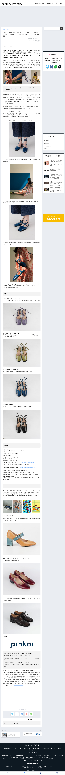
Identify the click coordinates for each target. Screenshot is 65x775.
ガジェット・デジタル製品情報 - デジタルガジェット (51, 758)
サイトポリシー (37, 748)
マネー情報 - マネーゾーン (48, 757)
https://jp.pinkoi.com (18, 685)
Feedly (55, 68)
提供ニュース (47, 143)
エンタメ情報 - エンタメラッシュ (24, 755)
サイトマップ (33, 750)
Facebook (51, 68)
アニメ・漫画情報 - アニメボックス (41, 755)
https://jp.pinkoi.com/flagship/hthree (27, 467)
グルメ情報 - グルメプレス (8, 755)
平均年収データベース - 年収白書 (34, 766)
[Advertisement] (32, 16)
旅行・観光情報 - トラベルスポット (10, 758)
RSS (59, 68)
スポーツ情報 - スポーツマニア (33, 757)
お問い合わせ (50, 3)
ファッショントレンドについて (39, 3)
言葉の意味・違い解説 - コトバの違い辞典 (33, 767)
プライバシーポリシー (26, 748)
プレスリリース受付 (59, 3)
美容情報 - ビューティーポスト (18, 757)
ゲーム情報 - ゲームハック (57, 755)
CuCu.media (48, 146)
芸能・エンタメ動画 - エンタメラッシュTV (33, 760)
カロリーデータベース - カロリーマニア (15, 766)
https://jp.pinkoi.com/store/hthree (26, 462)
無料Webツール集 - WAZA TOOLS (51, 766)
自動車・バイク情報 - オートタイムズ (29, 758)
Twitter (47, 68)
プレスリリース (36, 719)
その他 (45, 148)
